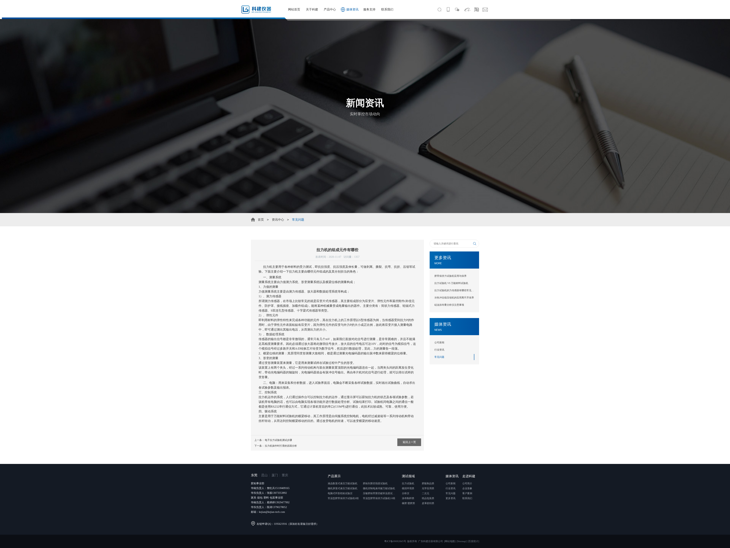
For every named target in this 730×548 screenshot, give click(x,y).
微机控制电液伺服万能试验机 (379, 488)
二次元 (425, 493)
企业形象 (467, 488)
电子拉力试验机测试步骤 (278, 440)
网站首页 (294, 9)
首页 (261, 219)
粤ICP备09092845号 (395, 541)
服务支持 (369, 9)
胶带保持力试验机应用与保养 (450, 275)
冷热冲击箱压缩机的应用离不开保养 (454, 297)
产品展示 (334, 476)
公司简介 (467, 483)
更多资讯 (450, 498)
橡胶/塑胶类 (408, 503)
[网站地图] (449, 541)
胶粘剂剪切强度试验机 (375, 483)
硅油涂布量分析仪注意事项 (449, 304)
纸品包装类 (428, 498)
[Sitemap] (462, 541)
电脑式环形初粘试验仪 (340, 493)
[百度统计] (473, 541)
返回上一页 (409, 442)
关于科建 (312, 9)
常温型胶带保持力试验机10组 (379, 498)
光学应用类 (428, 488)
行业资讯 (439, 349)
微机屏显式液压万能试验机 (342, 488)
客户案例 (467, 493)
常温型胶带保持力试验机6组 (343, 498)
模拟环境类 (408, 488)
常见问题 (439, 357)
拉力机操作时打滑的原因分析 (281, 445)
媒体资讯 (352, 9)
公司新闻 (439, 342)
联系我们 (387, 9)
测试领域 (408, 476)
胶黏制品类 (428, 483)
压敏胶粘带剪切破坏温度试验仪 (380, 493)
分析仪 (405, 493)
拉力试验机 (408, 483)
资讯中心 (278, 219)
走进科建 (468, 476)
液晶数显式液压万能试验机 (342, 483)
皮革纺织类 (428, 503)
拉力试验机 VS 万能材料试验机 (451, 283)
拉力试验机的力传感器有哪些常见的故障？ (454, 290)
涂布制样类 (408, 498)
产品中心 (330, 9)
